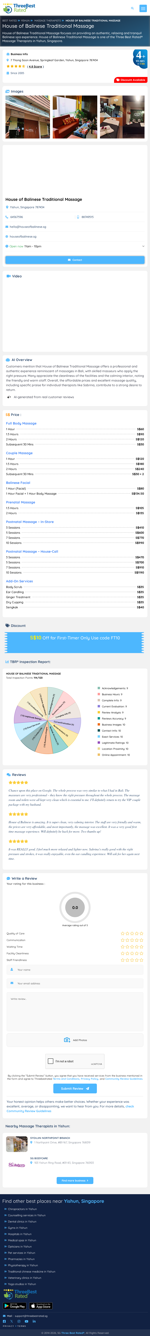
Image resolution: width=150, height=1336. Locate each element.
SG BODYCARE (39, 1158)
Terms (21, 1326)
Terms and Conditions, (67, 1078)
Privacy (8, 1326)
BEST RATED (9, 20)
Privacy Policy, (90, 1078)
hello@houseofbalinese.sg (28, 227)
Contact (77, 259)
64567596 (16, 217)
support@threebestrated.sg (31, 1315)
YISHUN (25, 20)
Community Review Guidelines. (124, 1078)
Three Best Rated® (72, 1332)
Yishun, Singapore (84, 1201)
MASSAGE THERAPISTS (47, 20)
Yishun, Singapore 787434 (26, 207)
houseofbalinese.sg (23, 236)
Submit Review (72, 1088)
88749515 (88, 217)
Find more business (73, 1180)
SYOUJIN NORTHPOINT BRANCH (50, 1137)
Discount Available (132, 80)
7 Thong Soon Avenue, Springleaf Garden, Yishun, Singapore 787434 (54, 60)
